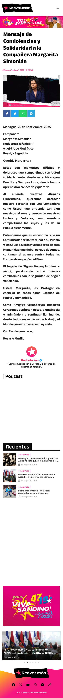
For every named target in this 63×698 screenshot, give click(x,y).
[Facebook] (13, 685)
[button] (24, 662)
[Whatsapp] (35, 685)
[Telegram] (42, 685)
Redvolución (31, 360)
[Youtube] (28, 685)
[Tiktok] (50, 685)
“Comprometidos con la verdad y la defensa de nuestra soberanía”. (32, 365)
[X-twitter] (20, 685)
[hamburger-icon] (57, 8)
